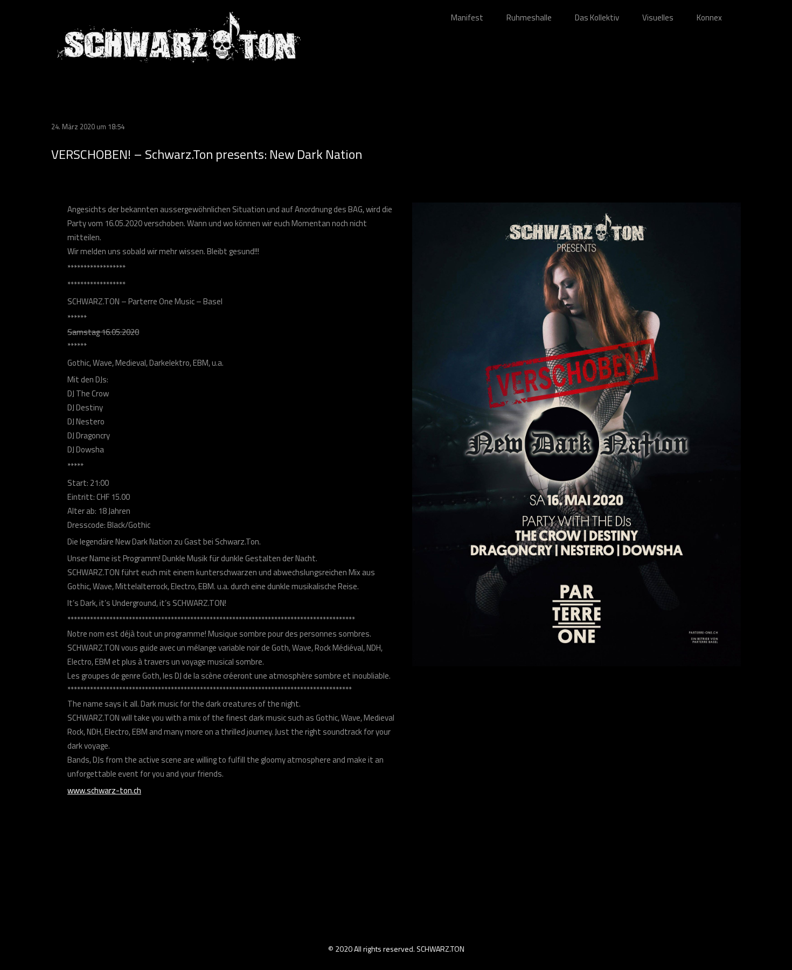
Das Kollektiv (597, 17)
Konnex (709, 17)
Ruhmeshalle (529, 17)
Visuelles (657, 17)
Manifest (467, 17)
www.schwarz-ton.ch (104, 790)
